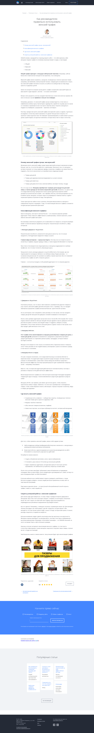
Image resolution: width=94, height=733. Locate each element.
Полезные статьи (41, 721)
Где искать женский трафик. (32, 51)
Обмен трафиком (50, 2)
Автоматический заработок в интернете (29, 591)
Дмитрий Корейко (47, 36)
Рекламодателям (29, 2)
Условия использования (21, 727)
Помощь (39, 725)
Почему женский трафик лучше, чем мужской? (37, 45)
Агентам (59, 2)
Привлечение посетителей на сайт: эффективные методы (60, 669)
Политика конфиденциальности (23, 728)
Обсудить (69, 583)
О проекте (39, 719)
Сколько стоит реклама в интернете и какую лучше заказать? (46, 669)
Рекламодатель (28, 614)
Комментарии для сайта (30, 640)
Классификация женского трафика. (34, 48)
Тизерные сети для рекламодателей (63, 591)
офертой (43, 626)
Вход (66, 2)
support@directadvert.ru (58, 720)
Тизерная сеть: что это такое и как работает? (46, 684)
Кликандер (59, 684)
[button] (73, 2)
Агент (69, 614)
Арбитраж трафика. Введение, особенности (32, 687)
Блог (38, 723)
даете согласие (52, 626)
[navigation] (22, 2)
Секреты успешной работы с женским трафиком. (38, 55)
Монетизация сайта (40, 2)
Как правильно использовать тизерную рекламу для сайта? (33, 669)
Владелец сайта (43, 614)
